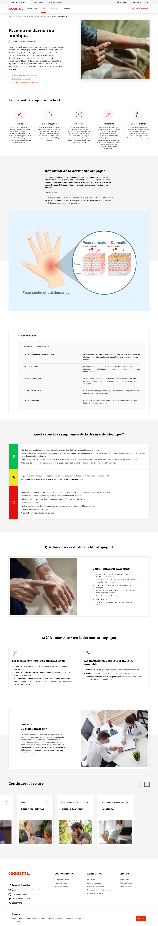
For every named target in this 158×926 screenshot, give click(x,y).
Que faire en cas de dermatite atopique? (25, 82)
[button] (140, 9)
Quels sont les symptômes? (21, 79)
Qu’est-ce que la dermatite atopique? (24, 75)
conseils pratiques (40, 462)
